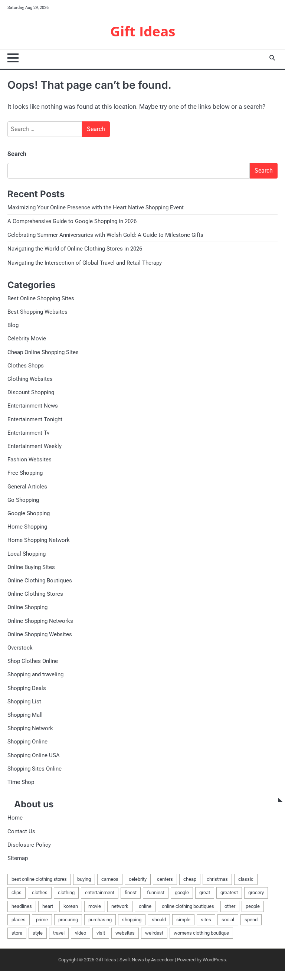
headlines (22, 906)
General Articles (27, 486)
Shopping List (24, 701)
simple (183, 919)
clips (17, 892)
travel (59, 933)
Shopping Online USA (33, 755)
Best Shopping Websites (37, 311)
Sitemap (17, 858)
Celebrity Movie (26, 338)
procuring (68, 919)
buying (84, 879)
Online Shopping (27, 607)
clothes (40, 892)
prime (42, 919)
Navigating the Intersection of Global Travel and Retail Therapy (84, 262)
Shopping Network (30, 728)
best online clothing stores (39, 879)
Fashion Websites (29, 459)
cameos (109, 879)
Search (16, 153)
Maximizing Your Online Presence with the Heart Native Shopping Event (95, 207)
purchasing (100, 919)
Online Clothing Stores (35, 594)
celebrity (138, 879)
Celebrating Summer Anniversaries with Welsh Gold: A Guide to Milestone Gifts (105, 235)
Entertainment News (32, 405)
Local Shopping (26, 553)
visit (100, 933)
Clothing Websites (30, 379)
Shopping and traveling (35, 674)
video (80, 933)
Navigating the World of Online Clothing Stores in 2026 (74, 248)
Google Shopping (28, 513)
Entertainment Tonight (34, 419)
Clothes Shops (25, 365)
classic (245, 879)
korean (70, 906)
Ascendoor (162, 959)
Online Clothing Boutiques (39, 580)
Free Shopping (25, 473)
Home (15, 817)
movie (94, 906)
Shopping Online (27, 741)
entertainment (99, 892)
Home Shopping (27, 526)
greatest (229, 892)
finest (131, 892)
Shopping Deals (26, 688)
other (230, 906)
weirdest (154, 933)
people (253, 906)
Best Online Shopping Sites (40, 298)
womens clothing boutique (201, 933)
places (19, 919)
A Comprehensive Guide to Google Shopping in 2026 (72, 221)
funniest (155, 892)
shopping (131, 919)
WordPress (214, 959)
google (182, 892)
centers (165, 879)
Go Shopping (23, 500)
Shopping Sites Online (34, 768)
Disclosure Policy (29, 844)
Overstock (20, 647)
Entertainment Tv (28, 432)
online (145, 906)
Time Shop (20, 782)
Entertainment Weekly (34, 446)
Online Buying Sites (31, 567)
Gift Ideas (142, 31)
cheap (189, 879)
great (204, 892)
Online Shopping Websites (39, 634)
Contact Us (21, 831)
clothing (66, 892)
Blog (13, 325)
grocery (256, 892)
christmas (217, 879)
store (17, 933)
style (38, 933)
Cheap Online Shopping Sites (43, 352)
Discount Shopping (30, 392)
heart (47, 906)
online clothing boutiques (188, 906)
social (228, 919)
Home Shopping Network (38, 540)
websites (125, 933)
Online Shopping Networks (40, 621)
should (159, 919)
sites (206, 919)
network (119, 906)
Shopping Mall (25, 715)
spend (251, 919)
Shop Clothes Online (32, 661)
